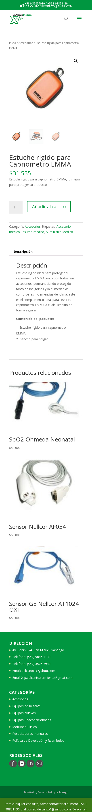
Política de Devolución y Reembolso (38, 740)
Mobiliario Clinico (24, 727)
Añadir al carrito (49, 207)
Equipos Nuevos (24, 713)
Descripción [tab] (23, 251)
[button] (76, 61)
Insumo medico (33, 232)
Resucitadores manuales (30, 733)
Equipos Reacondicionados (31, 720)
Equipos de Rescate (26, 706)
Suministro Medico (59, 232)
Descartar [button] (79, 809)
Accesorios (26, 43)
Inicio (12, 43)
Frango (63, 792)
